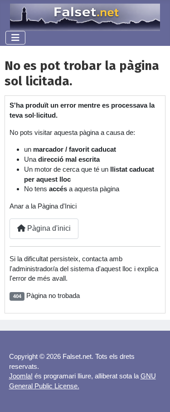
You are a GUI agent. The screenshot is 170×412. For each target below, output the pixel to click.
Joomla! (21, 376)
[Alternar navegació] (15, 38)
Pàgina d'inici (48, 228)
